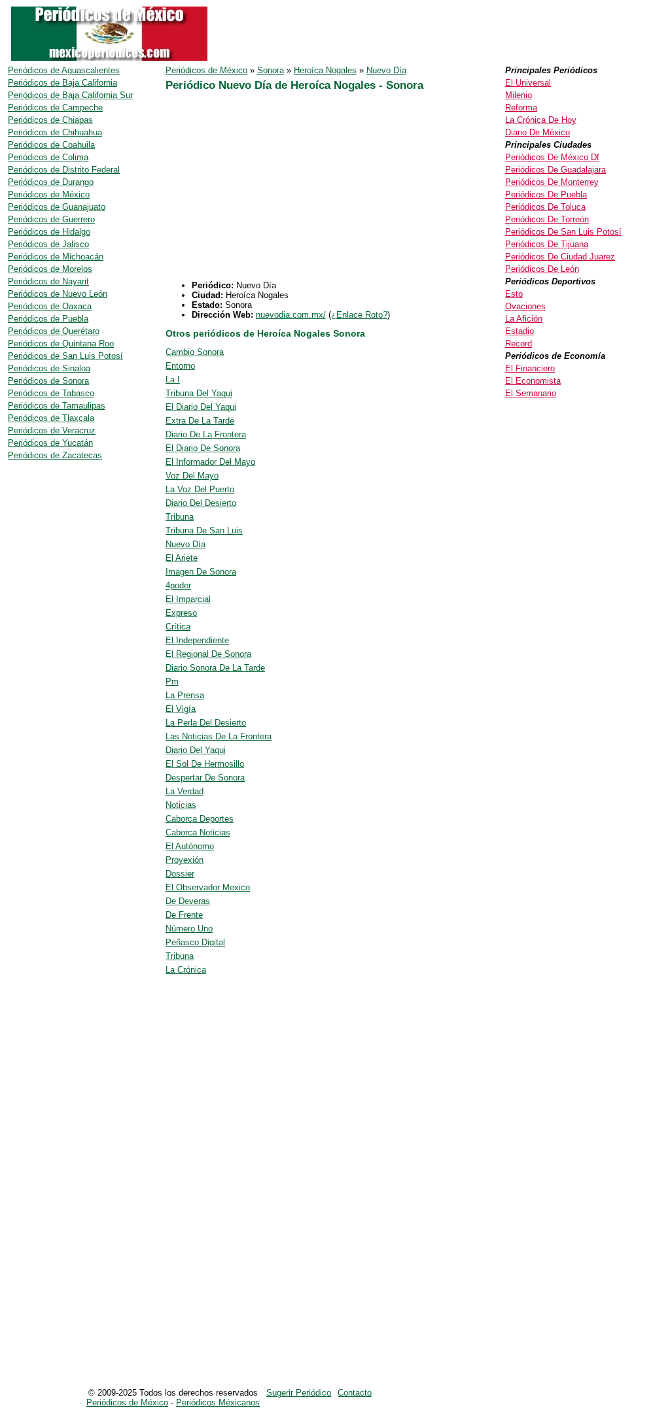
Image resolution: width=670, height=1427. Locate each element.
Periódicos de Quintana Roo (61, 343)
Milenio (518, 95)
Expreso (181, 613)
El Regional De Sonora (208, 654)
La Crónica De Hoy (540, 120)
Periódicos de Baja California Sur (70, 95)
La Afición (523, 319)
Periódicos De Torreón (547, 219)
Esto (514, 294)
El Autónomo (190, 846)
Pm (172, 681)
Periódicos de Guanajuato (56, 207)
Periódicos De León (542, 269)
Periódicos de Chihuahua (55, 132)
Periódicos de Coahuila (51, 145)
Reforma (521, 107)
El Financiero (530, 368)
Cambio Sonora (195, 352)
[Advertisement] (275, 188)
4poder (178, 585)
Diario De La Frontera (206, 434)
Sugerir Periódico (298, 1393)
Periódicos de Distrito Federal (64, 170)
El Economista (533, 381)
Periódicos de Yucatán (50, 443)
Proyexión (184, 860)
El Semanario (530, 393)
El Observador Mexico (208, 887)
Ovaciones (525, 306)
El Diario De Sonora (203, 448)
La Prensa (185, 695)
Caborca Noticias (198, 832)
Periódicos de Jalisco (48, 244)
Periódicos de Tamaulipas (56, 406)
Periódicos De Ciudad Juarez (560, 256)
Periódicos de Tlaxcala (51, 418)
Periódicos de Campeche (55, 107)
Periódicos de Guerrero (51, 219)
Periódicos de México (206, 70)
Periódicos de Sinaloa (49, 368)
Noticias (181, 805)
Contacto (355, 1393)
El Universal (528, 83)
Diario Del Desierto (201, 503)
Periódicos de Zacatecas (55, 455)
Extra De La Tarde (200, 421)
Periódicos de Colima (48, 157)
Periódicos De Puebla (546, 194)
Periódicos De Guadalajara (555, 170)
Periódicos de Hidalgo (49, 232)
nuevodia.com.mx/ (291, 315)
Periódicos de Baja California (62, 83)
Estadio (519, 331)
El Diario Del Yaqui (201, 407)
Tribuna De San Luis (204, 530)
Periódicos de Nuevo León (57, 294)
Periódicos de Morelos (50, 269)
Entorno (180, 366)
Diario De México (537, 132)
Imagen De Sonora (201, 572)
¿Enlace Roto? (359, 315)
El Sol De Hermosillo (205, 764)
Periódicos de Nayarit (48, 281)
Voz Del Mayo (192, 475)
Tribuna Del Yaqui (199, 393)
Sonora (270, 70)
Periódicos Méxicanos (218, 1402)
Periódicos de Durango (51, 182)
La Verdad (184, 791)
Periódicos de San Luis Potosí (65, 356)
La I (173, 379)
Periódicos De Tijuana (546, 244)
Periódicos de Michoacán (55, 256)
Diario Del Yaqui (196, 750)
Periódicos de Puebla (48, 319)
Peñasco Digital (195, 942)
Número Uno (189, 928)
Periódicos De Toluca (545, 207)
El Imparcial (188, 599)
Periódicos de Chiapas (50, 120)
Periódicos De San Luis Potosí (563, 232)
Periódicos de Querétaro (53, 331)
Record (518, 343)
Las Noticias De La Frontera (219, 736)
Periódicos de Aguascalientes (64, 70)
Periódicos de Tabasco (51, 393)
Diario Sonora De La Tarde (215, 668)
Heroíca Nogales (325, 70)
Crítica (178, 626)
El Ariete (182, 558)
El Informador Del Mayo (210, 462)
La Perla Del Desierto (206, 723)
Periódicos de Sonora (48, 381)
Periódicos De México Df (552, 157)
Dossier (180, 874)
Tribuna (180, 517)
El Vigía (181, 709)
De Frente (184, 915)
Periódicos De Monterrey (552, 182)
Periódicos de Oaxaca (50, 306)
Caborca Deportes (200, 819)
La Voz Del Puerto (200, 489)
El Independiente (197, 640)
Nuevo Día (386, 70)
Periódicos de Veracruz (52, 430)
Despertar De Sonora (205, 777)
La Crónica (186, 970)
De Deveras (188, 901)
